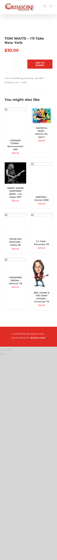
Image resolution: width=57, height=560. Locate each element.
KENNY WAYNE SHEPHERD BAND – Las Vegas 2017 (15, 192)
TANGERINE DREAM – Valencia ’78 (15, 280)
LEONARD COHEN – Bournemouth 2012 (15, 145)
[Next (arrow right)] (4, 353)
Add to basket (40, 64)
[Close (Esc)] (10, 349)
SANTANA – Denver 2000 (42, 198)
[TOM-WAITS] (28, 28)
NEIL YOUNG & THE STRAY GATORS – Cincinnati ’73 (42, 297)
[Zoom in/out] (1, 349)
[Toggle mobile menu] (50, 6)
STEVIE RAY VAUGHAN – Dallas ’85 (15, 242)
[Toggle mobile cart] (44, 6)
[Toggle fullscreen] (4, 349)
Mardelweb (38, 338)
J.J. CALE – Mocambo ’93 (41, 243)
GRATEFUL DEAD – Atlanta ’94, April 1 (41, 132)
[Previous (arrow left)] (1, 353)
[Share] (7, 349)
